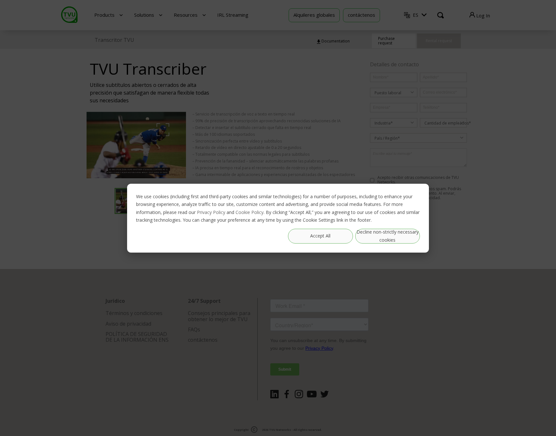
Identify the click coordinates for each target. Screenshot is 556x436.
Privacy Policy (211, 212)
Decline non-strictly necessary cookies (388, 236)
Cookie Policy (250, 212)
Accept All (320, 236)
